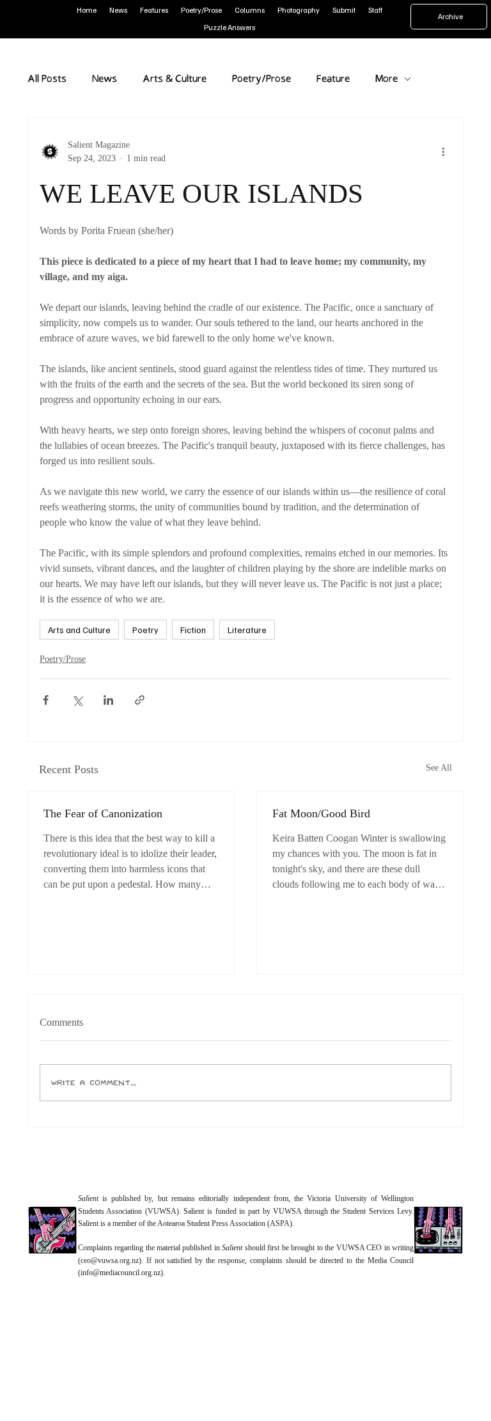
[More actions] (443, 151)
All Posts (46, 79)
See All (439, 768)
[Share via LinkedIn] (108, 700)
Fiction (193, 629)
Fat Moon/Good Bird (321, 813)
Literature (247, 629)
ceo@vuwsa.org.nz (110, 1260)
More (386, 79)
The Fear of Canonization (102, 813)
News (104, 79)
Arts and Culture (79, 629)
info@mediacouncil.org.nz (120, 1272)
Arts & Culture (175, 79)
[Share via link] (140, 700)
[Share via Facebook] (46, 700)
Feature (333, 79)
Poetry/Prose (261, 79)
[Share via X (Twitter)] (77, 700)
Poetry (145, 629)
